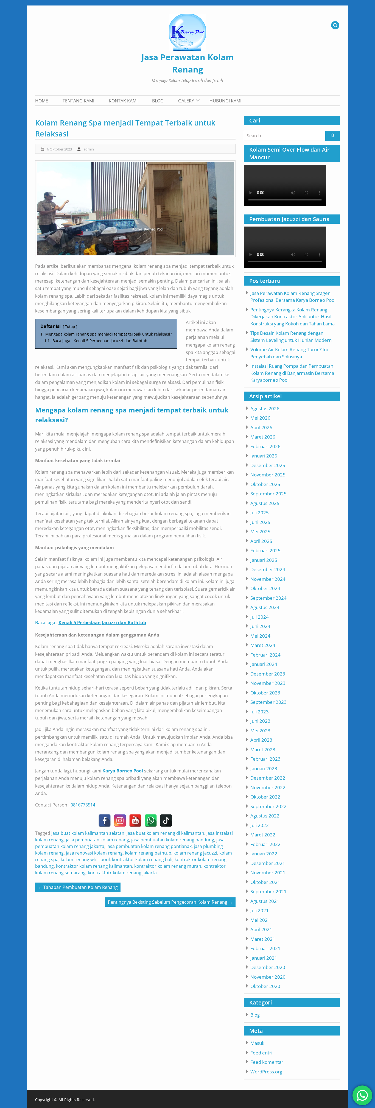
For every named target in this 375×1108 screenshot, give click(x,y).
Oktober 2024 (265, 588)
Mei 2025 (260, 531)
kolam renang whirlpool (85, 859)
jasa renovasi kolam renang (94, 853)
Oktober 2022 (265, 797)
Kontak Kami (123, 101)
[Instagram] (120, 820)
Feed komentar (266, 1062)
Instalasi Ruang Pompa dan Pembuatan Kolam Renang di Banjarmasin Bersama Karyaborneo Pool (292, 373)
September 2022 (268, 806)
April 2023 (261, 740)
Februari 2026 (265, 446)
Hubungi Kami (225, 101)
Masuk (257, 1043)
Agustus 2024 (264, 607)
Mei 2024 (260, 636)
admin (88, 149)
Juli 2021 (259, 910)
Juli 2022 (259, 825)
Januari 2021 (263, 958)
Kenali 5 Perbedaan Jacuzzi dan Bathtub (102, 622)
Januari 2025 (263, 560)
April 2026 (261, 427)
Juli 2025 (259, 512)
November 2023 (268, 683)
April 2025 (261, 541)
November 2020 (268, 977)
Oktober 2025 (265, 484)
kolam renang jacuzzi (195, 853)
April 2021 (261, 929)
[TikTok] (166, 820)
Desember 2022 (267, 778)
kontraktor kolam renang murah (167, 866)
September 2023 (268, 702)
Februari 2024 (265, 655)
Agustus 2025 (264, 503)
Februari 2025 (265, 550)
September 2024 (268, 598)
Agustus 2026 (264, 408)
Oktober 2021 (265, 882)
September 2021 (268, 891)
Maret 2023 (262, 749)
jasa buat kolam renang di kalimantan (165, 833)
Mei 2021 (260, 920)
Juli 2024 (259, 617)
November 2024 (268, 579)
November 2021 (268, 872)
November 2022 (268, 787)
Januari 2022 (263, 853)
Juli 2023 (259, 711)
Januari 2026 (263, 456)
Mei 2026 (260, 418)
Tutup (70, 326)
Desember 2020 (267, 967)
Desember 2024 (267, 569)
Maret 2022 (262, 834)
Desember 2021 (267, 863)
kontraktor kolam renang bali (142, 859)
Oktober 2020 (265, 986)
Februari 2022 (265, 844)
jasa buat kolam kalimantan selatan (87, 833)
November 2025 (268, 474)
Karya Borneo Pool (122, 771)
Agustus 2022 (264, 816)
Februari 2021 (265, 948)
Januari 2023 (263, 768)
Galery (186, 101)
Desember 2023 (267, 674)
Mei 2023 (260, 730)
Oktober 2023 (265, 693)
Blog (158, 101)
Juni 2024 (260, 626)
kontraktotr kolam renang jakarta (122, 873)
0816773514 (83, 805)
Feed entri (261, 1053)
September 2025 (268, 493)
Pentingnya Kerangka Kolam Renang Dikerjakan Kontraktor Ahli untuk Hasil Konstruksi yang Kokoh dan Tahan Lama (292, 316)
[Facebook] (104, 820)
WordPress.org (266, 1071)
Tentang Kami (78, 101)
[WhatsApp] (150, 820)
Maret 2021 (262, 939)
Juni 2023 (260, 721)
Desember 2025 (267, 465)
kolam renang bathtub (148, 853)
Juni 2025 (260, 522)
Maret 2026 (262, 437)
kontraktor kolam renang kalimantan (94, 866)
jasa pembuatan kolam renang (97, 840)
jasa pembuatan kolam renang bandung (172, 840)
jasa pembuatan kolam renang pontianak (149, 846)
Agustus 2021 (264, 901)
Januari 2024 (263, 664)
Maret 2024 (262, 645)
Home (41, 101)
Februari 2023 (265, 759)
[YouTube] (135, 820)
